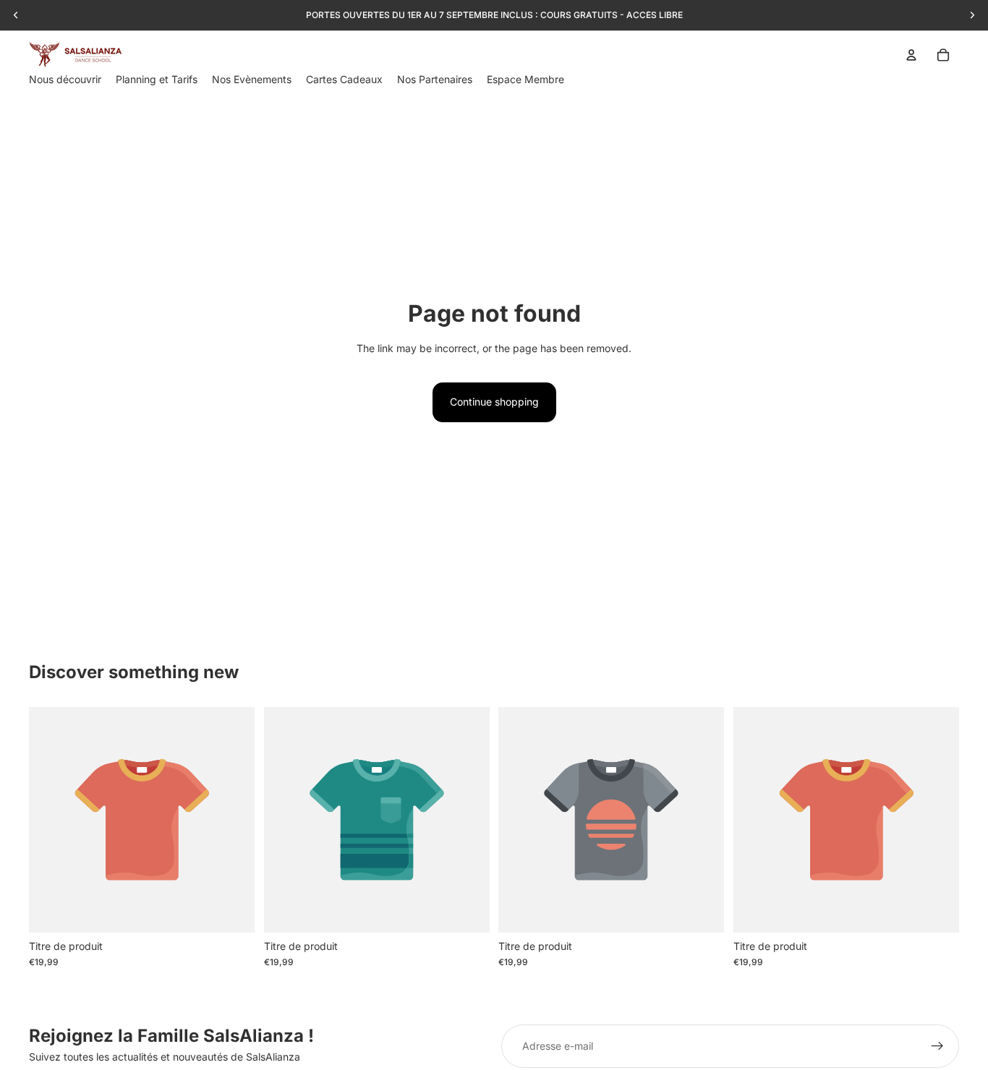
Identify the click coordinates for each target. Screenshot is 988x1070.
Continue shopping (494, 401)
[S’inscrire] (937, 1046)
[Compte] (911, 55)
